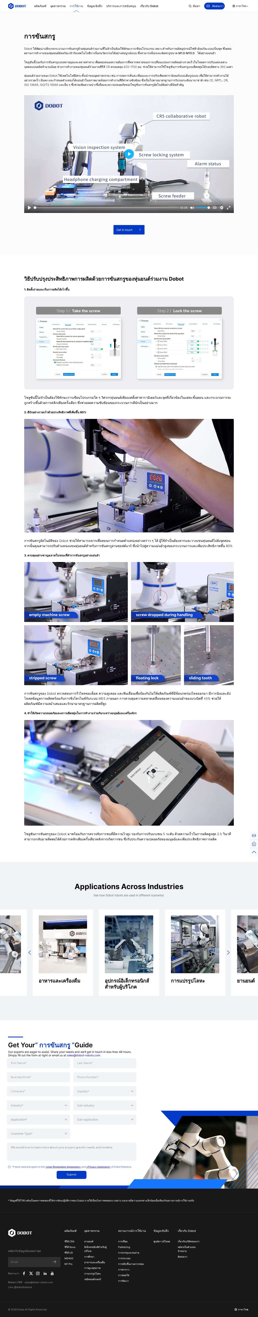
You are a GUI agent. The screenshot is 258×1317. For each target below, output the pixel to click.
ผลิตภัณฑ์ (40, 6)
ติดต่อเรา (218, 6)
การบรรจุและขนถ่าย (128, 1252)
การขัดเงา (123, 1280)
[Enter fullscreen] (228, 208)
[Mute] (192, 208)
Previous (29, 952)
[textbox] (104, 1091)
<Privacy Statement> (98, 1166)
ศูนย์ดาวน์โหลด (162, 1241)
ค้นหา (196, 6)
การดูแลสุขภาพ (92, 1267)
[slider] (106, 208)
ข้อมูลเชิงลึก (94, 6)
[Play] (29, 208)
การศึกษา (89, 1256)
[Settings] (221, 208)
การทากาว (123, 1269)
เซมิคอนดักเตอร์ (92, 1279)
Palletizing (124, 1247)
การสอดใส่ (123, 1275)
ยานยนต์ (88, 1241)
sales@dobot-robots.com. (84, 1055)
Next (228, 952)
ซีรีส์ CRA (69, 1241)
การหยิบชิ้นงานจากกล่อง (131, 1263)
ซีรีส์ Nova (69, 1247)
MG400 (68, 1258)
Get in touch (124, 229)
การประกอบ (124, 1258)
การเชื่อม (123, 1241)
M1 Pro (68, 1263)
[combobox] (104, 1091)
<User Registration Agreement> (63, 1166)
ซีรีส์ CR (68, 1252)
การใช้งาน (76, 6)
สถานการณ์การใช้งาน (132, 1230)
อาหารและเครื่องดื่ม (94, 1262)
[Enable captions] (214, 208)
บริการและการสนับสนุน (121, 6)
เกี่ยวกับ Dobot (149, 6)
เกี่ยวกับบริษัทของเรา (189, 1241)
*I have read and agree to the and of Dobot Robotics (71, 1166)
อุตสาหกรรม (58, 6)
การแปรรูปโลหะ (92, 1273)
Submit (72, 1174)
